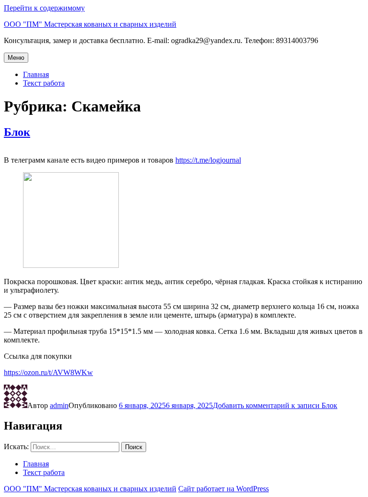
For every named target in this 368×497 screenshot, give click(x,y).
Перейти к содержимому (44, 8)
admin (59, 405)
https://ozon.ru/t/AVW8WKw (48, 372)
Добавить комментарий (275, 405)
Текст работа (44, 83)
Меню (16, 57)
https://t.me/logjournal (208, 160)
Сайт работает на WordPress (223, 489)
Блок (17, 132)
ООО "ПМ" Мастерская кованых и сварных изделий (90, 24)
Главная (36, 74)
